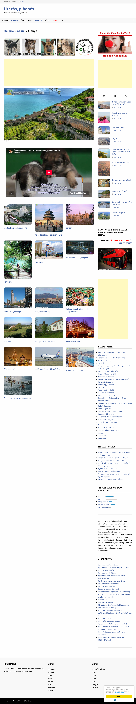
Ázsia (21, 31)
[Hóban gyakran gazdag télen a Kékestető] (104, 202)
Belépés (22, 2)
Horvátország (9, 282)
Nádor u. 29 (102, 600)
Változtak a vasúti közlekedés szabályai (113, 458)
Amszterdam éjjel (73, 341)
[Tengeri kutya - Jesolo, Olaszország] (104, 113)
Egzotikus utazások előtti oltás (109, 468)
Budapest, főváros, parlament (109, 414)
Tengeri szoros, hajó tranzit (108, 422)
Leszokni (95, 688)
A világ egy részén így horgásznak (17, 398)
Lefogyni (95, 685)
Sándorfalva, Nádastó (119, 191)
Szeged (114, 138)
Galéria (9, 31)
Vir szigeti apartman (105, 618)
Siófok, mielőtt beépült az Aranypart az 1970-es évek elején (121, 151)
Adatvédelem (17, 701)
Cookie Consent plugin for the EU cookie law (119, 700)
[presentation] (103, 96)
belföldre (101, 496)
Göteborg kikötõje (11, 369)
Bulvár (50, 675)
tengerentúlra (103, 501)
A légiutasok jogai (104, 455)
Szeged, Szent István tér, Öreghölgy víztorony (115, 403)
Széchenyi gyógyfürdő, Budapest (110, 411)
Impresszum (8, 701)
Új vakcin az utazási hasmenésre (110, 471)
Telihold (101, 387)
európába (102, 499)
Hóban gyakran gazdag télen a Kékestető (113, 379)
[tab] (103, 96)
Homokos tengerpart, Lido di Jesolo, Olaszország (122, 103)
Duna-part (102, 438)
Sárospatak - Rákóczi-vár (45, 341)
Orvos (94, 678)
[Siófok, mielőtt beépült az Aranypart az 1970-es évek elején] (104, 150)
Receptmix (51, 669)
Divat (94, 672)
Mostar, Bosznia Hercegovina (15, 228)
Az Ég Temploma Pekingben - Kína (48, 235)
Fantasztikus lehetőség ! (107, 570)
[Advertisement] (49, 72)
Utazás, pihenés (19, 9)
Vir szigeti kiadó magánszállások (110, 610)
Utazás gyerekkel (104, 466)
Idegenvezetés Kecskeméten (109, 583)
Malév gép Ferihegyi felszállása (47, 369)
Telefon (50, 681)
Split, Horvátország (42, 311)
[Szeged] (104, 139)
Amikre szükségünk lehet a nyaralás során (114, 452)
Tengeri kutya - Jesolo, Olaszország (119, 114)
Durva (94, 675)
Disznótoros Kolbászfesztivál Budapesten (113, 605)
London (69, 228)
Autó (93, 681)
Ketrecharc (51, 688)
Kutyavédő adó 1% (98, 669)
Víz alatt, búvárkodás (106, 392)
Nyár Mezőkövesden (105, 602)
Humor (50, 691)
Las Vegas (39, 262)
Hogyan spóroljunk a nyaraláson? (110, 479)
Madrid (100, 425)
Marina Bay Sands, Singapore (77, 258)
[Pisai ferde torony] (104, 128)
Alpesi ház (8, 341)
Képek (47, 20)
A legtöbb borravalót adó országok (111, 460)
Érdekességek (26, 20)
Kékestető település (118, 213)
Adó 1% (55, 20)
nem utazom (103, 507)
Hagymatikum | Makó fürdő (121, 180)
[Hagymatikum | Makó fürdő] (104, 180)
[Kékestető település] (104, 213)
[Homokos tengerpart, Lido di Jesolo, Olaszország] (104, 102)
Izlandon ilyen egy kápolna (108, 419)
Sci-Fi (50, 678)
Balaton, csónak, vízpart (107, 395)
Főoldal (5, 20)
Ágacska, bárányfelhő (106, 390)
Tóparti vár (102, 435)
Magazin (14, 20)
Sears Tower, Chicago (12, 311)
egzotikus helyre (104, 504)
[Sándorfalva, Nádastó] (104, 191)
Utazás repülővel (104, 409)
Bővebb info (119, 692)
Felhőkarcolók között (106, 427)
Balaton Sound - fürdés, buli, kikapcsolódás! (77, 310)
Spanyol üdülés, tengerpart (108, 430)
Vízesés (101, 433)
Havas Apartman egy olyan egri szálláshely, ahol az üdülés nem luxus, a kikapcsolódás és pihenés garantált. (114, 594)
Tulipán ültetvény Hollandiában (110, 417)
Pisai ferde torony (118, 127)
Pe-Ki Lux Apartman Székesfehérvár (111, 581)
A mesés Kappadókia (74, 370)
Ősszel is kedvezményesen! (108, 589)
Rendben (119, 696)
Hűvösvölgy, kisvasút (106, 384)
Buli (49, 685)
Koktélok (51, 672)
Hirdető (38, 20)
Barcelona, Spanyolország (121, 162)
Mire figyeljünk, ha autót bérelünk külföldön (114, 463)
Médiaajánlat (27, 701)
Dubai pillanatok (104, 406)
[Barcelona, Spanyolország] (104, 162)
